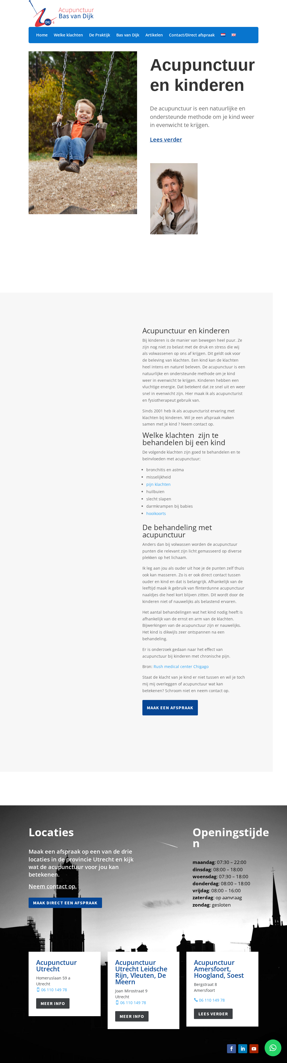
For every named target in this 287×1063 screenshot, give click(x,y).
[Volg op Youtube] (253, 1048)
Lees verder (213, 1013)
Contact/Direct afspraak (192, 35)
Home (42, 35)
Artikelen (154, 35)
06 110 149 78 (51, 989)
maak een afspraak (170, 707)
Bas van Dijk (127, 35)
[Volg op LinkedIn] (242, 1048)
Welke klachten (68, 35)
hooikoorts (156, 513)
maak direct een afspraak (65, 902)
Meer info (53, 1003)
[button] (273, 1047)
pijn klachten (158, 484)
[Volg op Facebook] (231, 1048)
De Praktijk (99, 35)
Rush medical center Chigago (181, 666)
